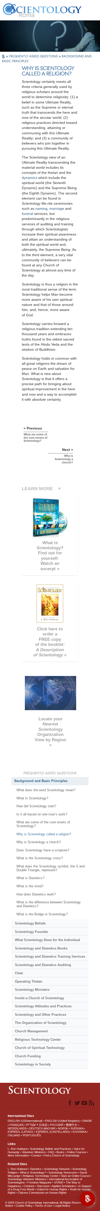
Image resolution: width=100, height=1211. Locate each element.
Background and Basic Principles (40, 781)
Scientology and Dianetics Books (41, 948)
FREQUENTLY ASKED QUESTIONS (34, 56)
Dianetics (36, 1168)
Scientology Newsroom (62, 1172)
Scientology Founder (31, 932)
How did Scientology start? (36, 806)
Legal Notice (62, 1205)
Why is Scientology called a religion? (43, 834)
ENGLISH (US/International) (25, 1120)
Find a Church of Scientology (61, 1155)
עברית (31, 1125)
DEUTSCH (36, 1128)
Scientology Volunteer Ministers (27, 1179)
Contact (36, 1155)
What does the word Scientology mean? (45, 790)
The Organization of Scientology (40, 1023)
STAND (58, 1182)
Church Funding (28, 1056)
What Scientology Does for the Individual (47, 940)
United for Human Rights (52, 1189)
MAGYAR (49, 1128)
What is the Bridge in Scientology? (42, 914)
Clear (19, 973)
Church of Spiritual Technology (40, 1048)
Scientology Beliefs (30, 923)
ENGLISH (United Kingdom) (62, 1120)
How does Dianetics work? (36, 894)
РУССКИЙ (56, 1124)
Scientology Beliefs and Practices (50, 1148)
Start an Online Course (75, 1175)
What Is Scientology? (32, 798)
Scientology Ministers (32, 990)
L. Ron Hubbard (17, 1148)
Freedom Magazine (39, 1182)
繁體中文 (71, 1124)
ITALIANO (14, 1135)
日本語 (43, 1124)
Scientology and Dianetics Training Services (50, 956)
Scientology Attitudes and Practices (43, 1006)
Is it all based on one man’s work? (41, 814)
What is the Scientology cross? (39, 858)
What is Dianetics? (30, 878)
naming (41, 208)
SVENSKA (77, 1128)
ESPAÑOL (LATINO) (20, 1131)
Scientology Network (57, 1168)
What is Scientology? (33, 1172)
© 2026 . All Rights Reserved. (45, 1202)
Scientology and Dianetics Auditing (43, 965)
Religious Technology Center (38, 1039)
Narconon (43, 1186)
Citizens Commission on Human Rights (42, 1192)
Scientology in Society (33, 1064)
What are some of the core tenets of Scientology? (43, 824)
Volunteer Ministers (34, 1152)
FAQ (51, 1152)
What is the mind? (29, 886)
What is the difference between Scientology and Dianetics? (48, 904)
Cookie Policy (24, 1205)
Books (60, 1152)
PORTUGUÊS (32, 1135)
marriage (56, 208)
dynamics (29, 178)
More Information (18, 1155)
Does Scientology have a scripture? (42, 850)
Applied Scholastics (64, 1186)
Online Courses (76, 1152)
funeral (27, 214)
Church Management (31, 1031)
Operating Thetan (28, 981)
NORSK (63, 1128)
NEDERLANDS (17, 1128)
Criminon (29, 1186)
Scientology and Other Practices (40, 1015)
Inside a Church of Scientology (39, 998)
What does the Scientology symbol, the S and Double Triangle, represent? (50, 868)
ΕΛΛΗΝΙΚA (79, 1131)
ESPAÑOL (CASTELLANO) (53, 1131)
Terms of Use (43, 1205)
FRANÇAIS (16, 1124)
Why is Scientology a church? (38, 842)
